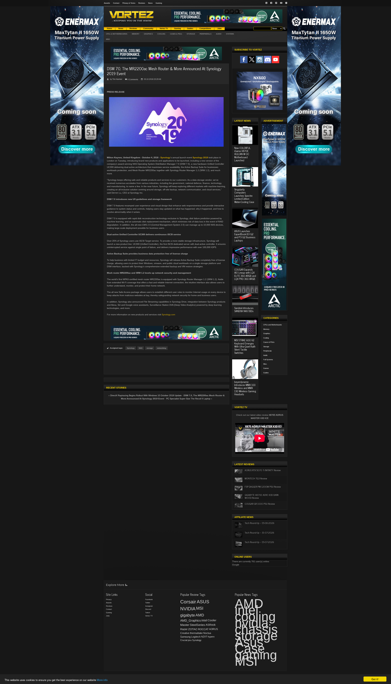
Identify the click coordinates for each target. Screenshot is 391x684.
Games (266, 368)
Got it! (374, 679)
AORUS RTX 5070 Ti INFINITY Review (263, 470)
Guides (266, 373)
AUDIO (218, 34)
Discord (148, 609)
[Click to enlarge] (166, 98)
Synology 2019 (200, 157)
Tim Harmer (117, 79)
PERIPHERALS (205, 34)
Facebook (149, 599)
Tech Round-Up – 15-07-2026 (259, 542)
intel (204, 620)
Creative (184, 633)
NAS (140, 348)
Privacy (109, 599)
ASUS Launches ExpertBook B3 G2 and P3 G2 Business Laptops (244, 235)
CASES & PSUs (176, 34)
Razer (184, 629)
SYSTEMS (230, 34)
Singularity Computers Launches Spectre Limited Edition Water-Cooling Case (244, 195)
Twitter (147, 603)
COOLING (161, 34)
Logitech (196, 636)
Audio (265, 355)
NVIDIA (188, 608)
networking (161, 348)
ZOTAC (192, 629)
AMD (200, 615)
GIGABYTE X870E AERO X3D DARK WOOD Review (262, 496)
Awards (107, 3)
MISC (108, 39)
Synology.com (168, 314)
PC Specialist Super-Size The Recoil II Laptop (188, 398)
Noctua (207, 633)
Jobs (108, 616)
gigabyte (187, 615)
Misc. (265, 364)
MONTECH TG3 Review (256, 478)
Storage (266, 346)
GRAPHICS (148, 34)
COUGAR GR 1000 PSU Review (260, 504)
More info (102, 680)
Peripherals (267, 351)
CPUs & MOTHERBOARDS (116, 34)
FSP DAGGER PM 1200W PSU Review (263, 487)
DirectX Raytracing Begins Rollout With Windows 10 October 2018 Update (146, 395)
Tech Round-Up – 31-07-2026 (259, 532)
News (150, 3)
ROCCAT (203, 629)
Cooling (266, 338)
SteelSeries (197, 624)
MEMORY (135, 34)
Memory (266, 329)
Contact (116, 3)
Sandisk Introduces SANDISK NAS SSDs (244, 309)
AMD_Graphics (190, 620)
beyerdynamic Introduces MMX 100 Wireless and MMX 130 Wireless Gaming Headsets (245, 388)
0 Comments (133, 79)
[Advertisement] (166, 365)
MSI (199, 608)
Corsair (188, 601)
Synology (165, 157)
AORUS (213, 629)
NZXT (204, 636)
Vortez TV (149, 616)
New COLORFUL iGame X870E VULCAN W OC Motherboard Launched (242, 154)
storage (150, 348)
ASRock (211, 624)
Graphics (266, 333)
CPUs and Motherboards (272, 325)
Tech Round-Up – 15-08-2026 (259, 523)
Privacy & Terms (128, 3)
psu (190, 640)
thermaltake (196, 633)
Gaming (159, 3)
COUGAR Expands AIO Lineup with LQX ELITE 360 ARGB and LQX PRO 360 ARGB (245, 274)
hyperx (211, 636)
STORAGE (191, 34)
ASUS (203, 601)
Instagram (149, 606)
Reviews (141, 3)
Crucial (183, 640)
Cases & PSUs (268, 342)
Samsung (185, 636)
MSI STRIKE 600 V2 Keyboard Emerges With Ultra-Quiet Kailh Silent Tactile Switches (244, 346)
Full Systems (268, 359)
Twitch (147, 612)
